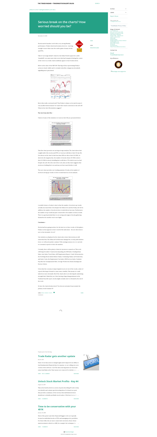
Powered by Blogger (69, 431)
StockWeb (112, 44)
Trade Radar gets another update (56, 356)
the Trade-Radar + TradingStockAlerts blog (56, 3)
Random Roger (113, 39)
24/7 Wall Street (114, 30)
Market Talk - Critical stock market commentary (116, 36)
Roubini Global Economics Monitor (118, 40)
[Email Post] (54, 292)
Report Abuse (114, 16)
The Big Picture (113, 45)
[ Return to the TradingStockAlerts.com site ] (42, 9)
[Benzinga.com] (118, 71)
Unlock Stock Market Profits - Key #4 (58, 381)
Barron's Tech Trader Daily (116, 32)
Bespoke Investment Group (116, 33)
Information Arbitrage (115, 34)
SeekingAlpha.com (114, 41)
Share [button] (91, 40)
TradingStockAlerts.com (116, 21)
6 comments (45, 398)
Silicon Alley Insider (114, 43)
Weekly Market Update (94, 47)
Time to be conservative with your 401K (57, 408)
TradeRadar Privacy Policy (118, 25)
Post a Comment (46, 373)
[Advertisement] (58, 336)
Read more (76, 373)
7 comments (45, 426)
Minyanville (112, 38)
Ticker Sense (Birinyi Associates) (117, 46)
